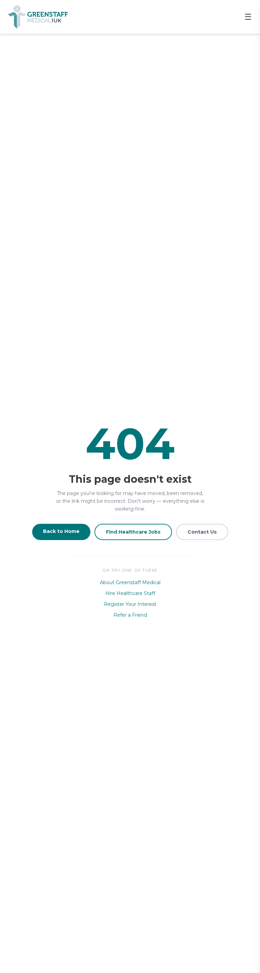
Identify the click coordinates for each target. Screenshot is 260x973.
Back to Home (61, 531)
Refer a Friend (130, 615)
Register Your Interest (130, 604)
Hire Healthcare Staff (130, 593)
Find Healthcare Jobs (133, 532)
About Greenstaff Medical (130, 582)
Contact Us (202, 532)
